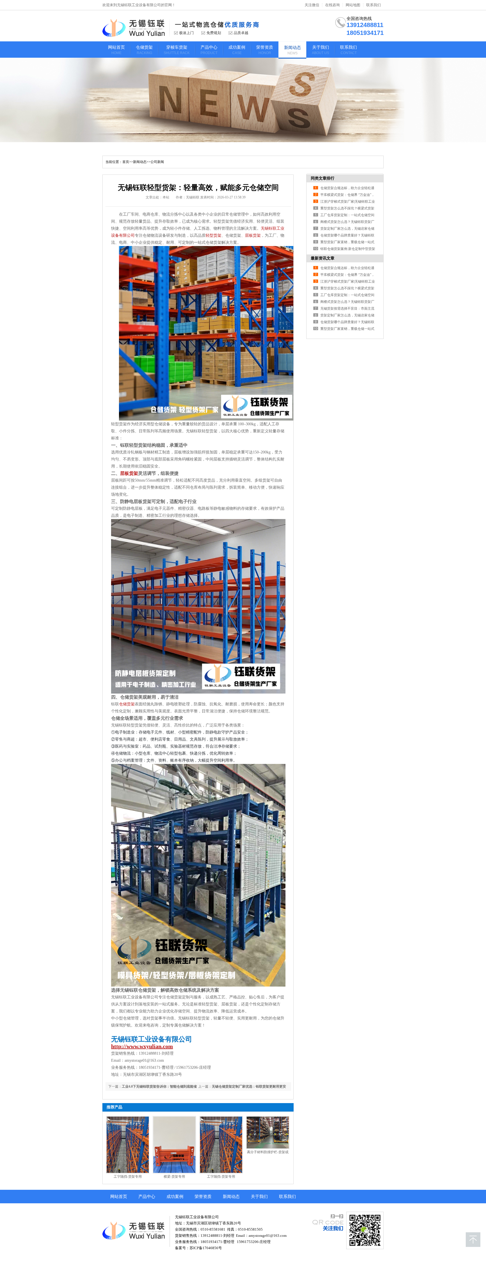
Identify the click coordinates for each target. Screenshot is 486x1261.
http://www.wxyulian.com (142, 1046)
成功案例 (174, 1196)
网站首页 (118, 1196)
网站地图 (353, 5)
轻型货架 (213, 235)
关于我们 (259, 1196)
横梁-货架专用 (174, 1177)
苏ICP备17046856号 (206, 1248)
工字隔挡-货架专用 (128, 1177)
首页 (125, 162)
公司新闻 (157, 162)
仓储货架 (127, 704)
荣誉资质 (203, 1196)
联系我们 (373, 5)
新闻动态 (140, 162)
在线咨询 (332, 5)
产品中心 (146, 1196)
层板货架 (253, 235)
